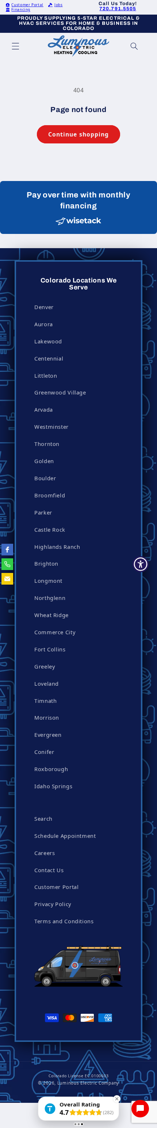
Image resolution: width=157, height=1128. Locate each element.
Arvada (43, 409)
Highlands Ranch (57, 546)
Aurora (43, 324)
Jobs (58, 4)
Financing (20, 9)
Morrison (46, 717)
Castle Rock (49, 529)
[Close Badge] (116, 1098)
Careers (44, 852)
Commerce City (54, 632)
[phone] (7, 564)
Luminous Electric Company (88, 1083)
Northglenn (49, 597)
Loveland (46, 683)
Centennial (48, 358)
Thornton (47, 443)
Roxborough (51, 769)
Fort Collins (50, 649)
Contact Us (49, 870)
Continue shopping (78, 134)
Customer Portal (27, 4)
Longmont (48, 580)
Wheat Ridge (51, 615)
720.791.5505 (117, 8)
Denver (44, 307)
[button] (15, 46)
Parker (43, 512)
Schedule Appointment (65, 835)
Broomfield (49, 495)
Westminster (51, 426)
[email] (7, 579)
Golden (44, 461)
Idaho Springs (53, 786)
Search (43, 818)
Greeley (44, 666)
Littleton (45, 375)
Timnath (45, 700)
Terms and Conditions (64, 921)
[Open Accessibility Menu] (141, 564)
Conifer (44, 751)
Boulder (45, 478)
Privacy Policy (52, 904)
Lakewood (48, 341)
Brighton (46, 563)
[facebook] (7, 549)
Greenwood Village (60, 392)
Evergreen (48, 734)
